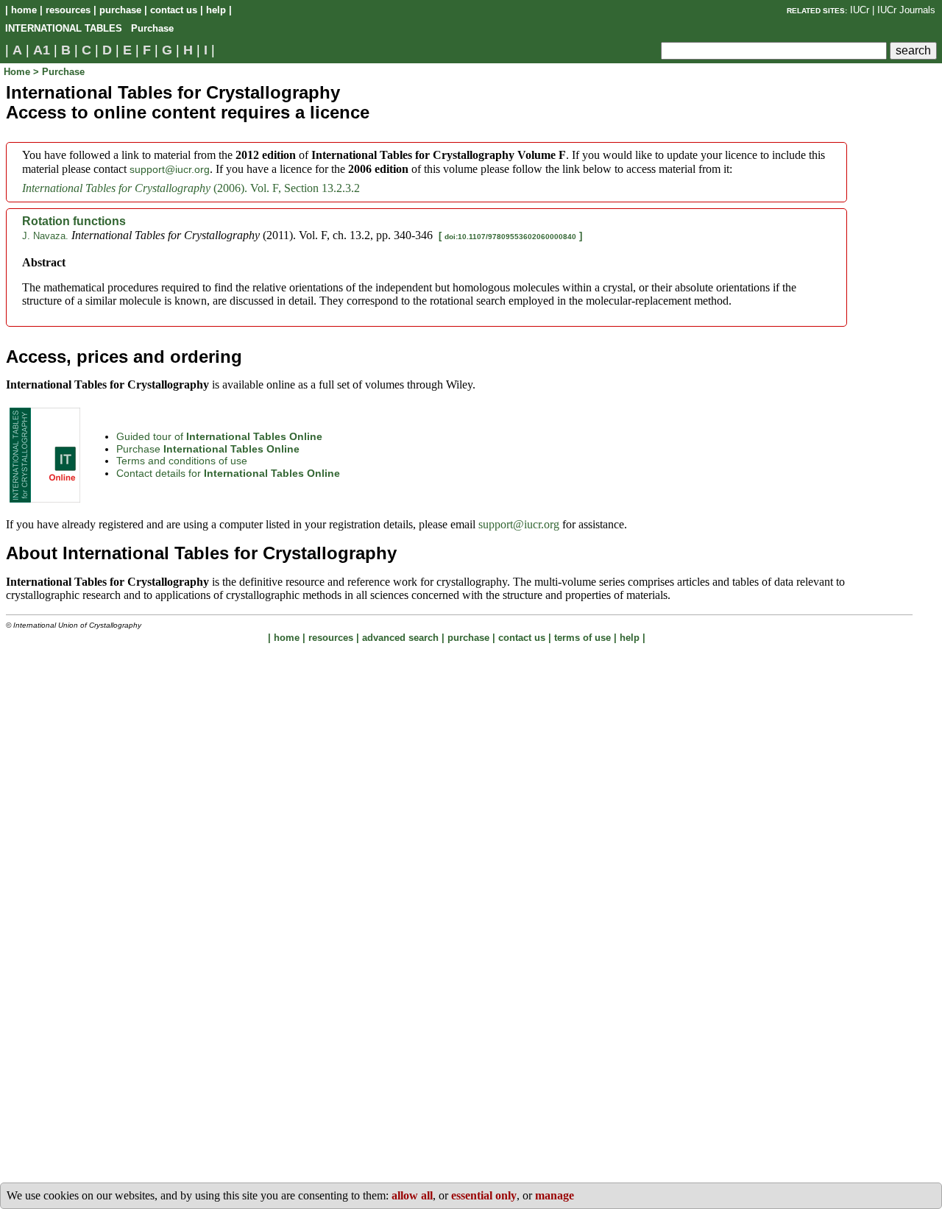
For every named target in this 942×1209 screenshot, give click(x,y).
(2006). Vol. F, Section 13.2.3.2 (191, 188)
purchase (120, 9)
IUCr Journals (906, 9)
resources (68, 9)
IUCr (859, 9)
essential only (484, 1195)
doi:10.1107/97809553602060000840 (510, 237)
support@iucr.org (170, 169)
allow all (412, 1195)
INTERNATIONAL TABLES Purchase (89, 28)
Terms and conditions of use (181, 461)
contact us (173, 9)
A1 (41, 50)
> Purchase (59, 71)
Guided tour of (219, 436)
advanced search (400, 637)
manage (554, 1195)
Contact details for (228, 473)
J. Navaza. (45, 235)
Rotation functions (74, 221)
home (24, 9)
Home (18, 71)
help (216, 9)
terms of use (582, 637)
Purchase (208, 449)
